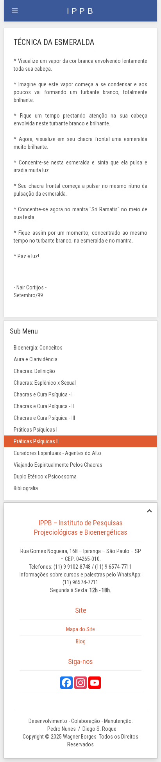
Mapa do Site (80, 629)
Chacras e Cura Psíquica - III (44, 418)
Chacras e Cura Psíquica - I (43, 394)
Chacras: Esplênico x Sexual (45, 383)
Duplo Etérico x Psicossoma (45, 476)
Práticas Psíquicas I (35, 430)
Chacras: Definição (34, 371)
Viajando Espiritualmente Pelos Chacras (58, 465)
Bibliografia (26, 488)
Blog (81, 641)
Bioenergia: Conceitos (38, 347)
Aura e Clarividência (35, 359)
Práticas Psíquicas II (36, 441)
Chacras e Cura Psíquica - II (44, 406)
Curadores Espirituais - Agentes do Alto (57, 453)
